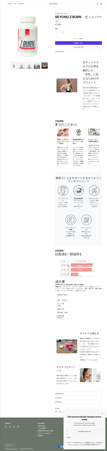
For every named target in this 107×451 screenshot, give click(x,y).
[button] (6, 36)
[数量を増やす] (63, 32)
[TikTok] (18, 426)
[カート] (101, 4)
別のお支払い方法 (78, 47)
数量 (56, 29)
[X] (10, 426)
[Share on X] (60, 412)
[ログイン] (97, 4)
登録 (68, 437)
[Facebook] (6, 426)
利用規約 (87, 444)
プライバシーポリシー (74, 444)
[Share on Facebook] (56, 412)
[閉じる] (102, 413)
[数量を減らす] (57, 32)
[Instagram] (14, 426)
